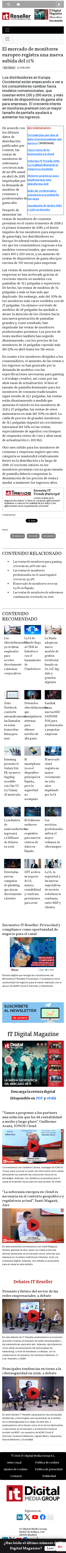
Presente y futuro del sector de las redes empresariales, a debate (30, 1293)
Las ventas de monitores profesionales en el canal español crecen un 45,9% (34, 575)
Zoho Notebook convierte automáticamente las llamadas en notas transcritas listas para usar (15, 721)
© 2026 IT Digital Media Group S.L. (33, 1455)
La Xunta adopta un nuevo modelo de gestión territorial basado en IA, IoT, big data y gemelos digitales (52, 660)
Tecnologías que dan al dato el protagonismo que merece (44, 139)
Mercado (33, 536)
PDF (39, 1098)
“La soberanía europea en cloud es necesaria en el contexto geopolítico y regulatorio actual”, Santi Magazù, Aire (33, 1198)
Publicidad (49, 1476)
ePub (50, 1098)
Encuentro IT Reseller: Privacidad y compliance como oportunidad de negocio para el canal (31, 930)
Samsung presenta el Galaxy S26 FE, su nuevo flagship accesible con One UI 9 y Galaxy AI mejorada (12, 777)
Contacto (16, 1476)
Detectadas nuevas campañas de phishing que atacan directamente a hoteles (13, 885)
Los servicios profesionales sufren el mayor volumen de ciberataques (54, 833)
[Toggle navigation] (7, 30)
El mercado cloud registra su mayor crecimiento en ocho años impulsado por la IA (52, 777)
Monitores (17, 536)
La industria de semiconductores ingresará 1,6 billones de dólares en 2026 (15, 833)
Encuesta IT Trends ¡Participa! (47, 492)
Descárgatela (56, 20)
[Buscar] (8, 4)
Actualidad (48, 536)
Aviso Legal (14, 1462)
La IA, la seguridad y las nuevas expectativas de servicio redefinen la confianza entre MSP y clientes (53, 889)
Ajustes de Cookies (15, 1469)
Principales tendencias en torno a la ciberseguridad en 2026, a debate (31, 1371)
